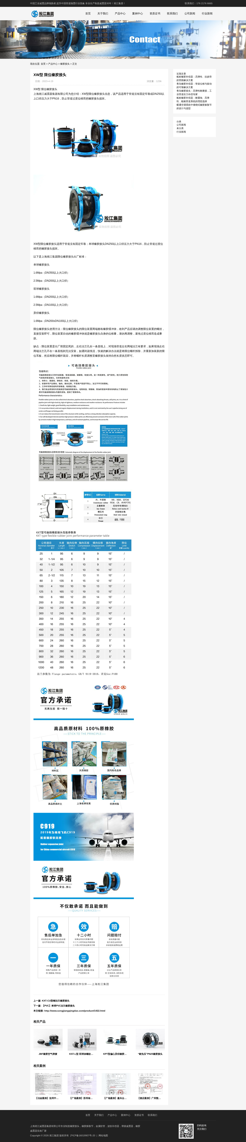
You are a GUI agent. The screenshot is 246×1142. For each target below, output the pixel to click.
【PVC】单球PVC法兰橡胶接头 (58, 1005)
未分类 (180, 128)
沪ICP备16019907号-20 (82, 1135)
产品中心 (120, 13)
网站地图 (103, 1135)
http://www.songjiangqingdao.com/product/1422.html (74, 1010)
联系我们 (172, 13)
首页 (88, 13)
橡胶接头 (65, 63)
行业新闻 (207, 13)
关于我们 (102, 13)
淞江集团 (54, 1135)
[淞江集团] (42, 13)
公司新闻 (189, 13)
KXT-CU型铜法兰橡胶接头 (55, 1000)
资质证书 (155, 13)
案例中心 (137, 13)
